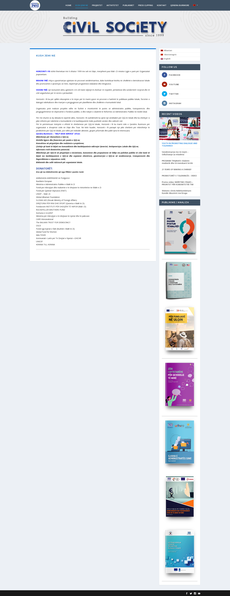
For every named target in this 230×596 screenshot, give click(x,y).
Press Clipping (145, 5)
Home (68, 5)
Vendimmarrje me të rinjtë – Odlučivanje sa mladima (175, 153)
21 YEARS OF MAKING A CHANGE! (176, 169)
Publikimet (128, 5)
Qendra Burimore (179, 5)
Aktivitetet (112, 5)
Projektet (97, 5)
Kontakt (161, 5)
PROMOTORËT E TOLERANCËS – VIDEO (179, 176)
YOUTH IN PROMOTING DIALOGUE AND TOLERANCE (179, 144)
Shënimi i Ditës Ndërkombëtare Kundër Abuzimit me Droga (176, 192)
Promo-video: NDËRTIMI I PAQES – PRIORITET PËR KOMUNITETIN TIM (177, 183)
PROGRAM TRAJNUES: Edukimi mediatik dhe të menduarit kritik (177, 162)
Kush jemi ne (81, 5)
